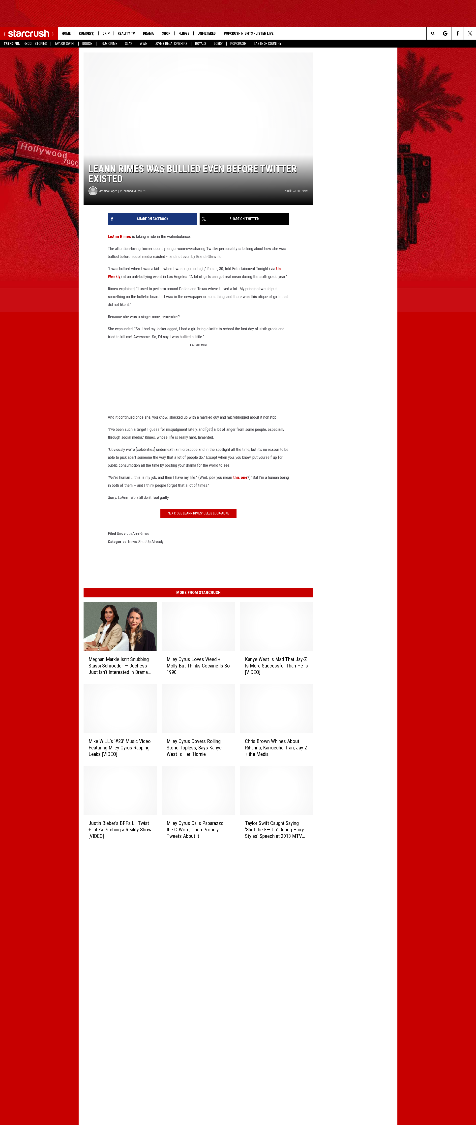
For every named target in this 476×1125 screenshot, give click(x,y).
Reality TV (126, 33)
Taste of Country (267, 44)
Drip (106, 33)
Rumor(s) (86, 33)
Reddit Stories (35, 44)
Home (66, 33)
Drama (148, 33)
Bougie (87, 44)
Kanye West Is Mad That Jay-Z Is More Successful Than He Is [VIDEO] (276, 665)
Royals (200, 44)
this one (240, 477)
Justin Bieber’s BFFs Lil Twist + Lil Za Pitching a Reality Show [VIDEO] (120, 829)
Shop (166, 33)
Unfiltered (207, 33)
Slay (128, 44)
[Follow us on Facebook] (457, 33)
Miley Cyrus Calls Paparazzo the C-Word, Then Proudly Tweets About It (195, 829)
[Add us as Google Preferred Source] (445, 33)
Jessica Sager (108, 191)
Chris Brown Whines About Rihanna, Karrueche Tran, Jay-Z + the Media (276, 747)
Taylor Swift (65, 44)
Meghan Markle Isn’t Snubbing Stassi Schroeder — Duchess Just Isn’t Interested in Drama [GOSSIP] (119, 665)
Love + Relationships (171, 44)
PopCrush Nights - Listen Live (248, 33)
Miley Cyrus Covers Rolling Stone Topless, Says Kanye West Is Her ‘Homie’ (194, 747)
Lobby (218, 44)
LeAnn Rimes (119, 236)
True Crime (108, 44)
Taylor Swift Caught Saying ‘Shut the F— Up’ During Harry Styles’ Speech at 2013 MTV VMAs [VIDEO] (274, 829)
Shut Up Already (151, 542)
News (132, 542)
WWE (143, 44)
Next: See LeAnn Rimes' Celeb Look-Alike (198, 513)
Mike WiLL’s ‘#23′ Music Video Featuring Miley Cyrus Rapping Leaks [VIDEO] (120, 747)
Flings (183, 33)
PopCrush (238, 44)
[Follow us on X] (470, 33)
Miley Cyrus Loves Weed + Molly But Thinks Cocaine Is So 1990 (198, 665)
